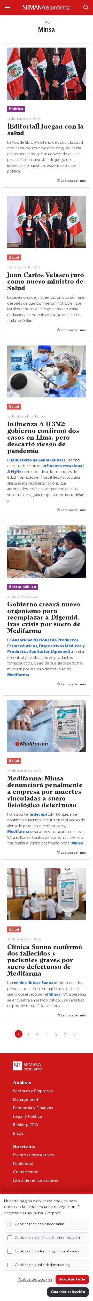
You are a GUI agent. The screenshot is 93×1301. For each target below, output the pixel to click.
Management (25, 1099)
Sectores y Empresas (33, 1091)
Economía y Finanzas (33, 1108)
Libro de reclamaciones (35, 1180)
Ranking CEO (25, 1125)
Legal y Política (27, 1116)
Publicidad (23, 1163)
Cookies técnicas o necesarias (40, 1224)
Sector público (22, 587)
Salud (14, 257)
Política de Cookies (35, 1279)
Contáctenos (25, 1172)
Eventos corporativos (33, 1155)
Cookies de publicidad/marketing (42, 1265)
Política (16, 109)
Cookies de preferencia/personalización (47, 1251)
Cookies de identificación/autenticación (47, 1238)
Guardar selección (68, 1292)
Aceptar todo (72, 1279)
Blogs (18, 1133)
